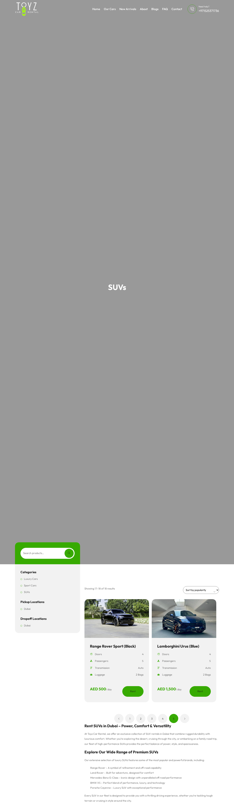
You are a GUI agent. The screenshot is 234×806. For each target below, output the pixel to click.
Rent (133, 691)
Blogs (154, 9)
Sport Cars (30, 585)
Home (96, 9)
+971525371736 (209, 11)
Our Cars (110, 9)
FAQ (165, 9)
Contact (176, 9)
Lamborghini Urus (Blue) (178, 646)
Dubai (27, 608)
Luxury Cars (31, 579)
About (144, 9)
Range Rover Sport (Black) (113, 646)
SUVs (27, 592)
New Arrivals (127, 9)
